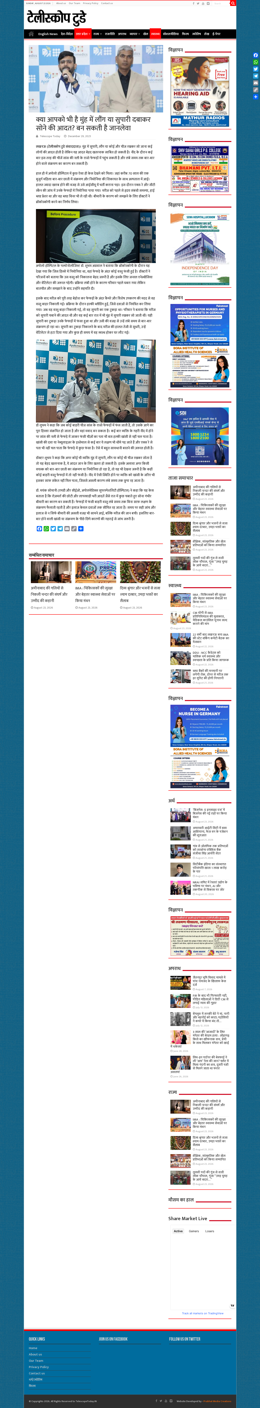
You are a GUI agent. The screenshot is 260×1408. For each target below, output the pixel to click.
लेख (206, 34)
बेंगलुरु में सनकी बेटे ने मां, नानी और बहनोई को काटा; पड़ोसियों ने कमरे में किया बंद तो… (211, 1017)
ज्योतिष (196, 34)
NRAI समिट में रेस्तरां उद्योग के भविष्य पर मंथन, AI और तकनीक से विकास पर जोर (210, 886)
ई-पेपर (216, 34)
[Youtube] (203, 3)
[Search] (233, 3)
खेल (145, 34)
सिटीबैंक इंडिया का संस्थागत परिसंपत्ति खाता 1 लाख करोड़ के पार (210, 868)
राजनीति (110, 34)
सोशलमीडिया (171, 34)
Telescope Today (50, 136)
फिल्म (185, 34)
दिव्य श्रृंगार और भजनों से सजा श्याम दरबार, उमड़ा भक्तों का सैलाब (140, 594)
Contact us (107, 3)
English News (48, 34)
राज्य (96, 34)
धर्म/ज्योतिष (35, 1380)
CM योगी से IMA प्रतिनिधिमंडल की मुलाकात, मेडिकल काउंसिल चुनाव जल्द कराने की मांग (210, 618)
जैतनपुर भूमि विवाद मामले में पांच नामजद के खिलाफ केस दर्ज (209, 981)
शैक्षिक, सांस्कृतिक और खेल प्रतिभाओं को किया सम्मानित (209, 543)
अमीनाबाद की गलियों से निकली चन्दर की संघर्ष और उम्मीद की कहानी (49, 594)
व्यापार (133, 34)
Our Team (74, 3)
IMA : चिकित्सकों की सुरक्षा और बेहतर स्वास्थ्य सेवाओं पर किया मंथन (95, 594)
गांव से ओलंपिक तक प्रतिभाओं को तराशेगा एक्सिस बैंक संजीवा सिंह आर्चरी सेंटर (210, 849)
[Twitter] (198, 3)
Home (31, 33)
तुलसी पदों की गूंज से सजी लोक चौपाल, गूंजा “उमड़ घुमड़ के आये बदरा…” (210, 561)
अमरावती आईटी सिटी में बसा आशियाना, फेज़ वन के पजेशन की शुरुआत (210, 831)
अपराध (122, 34)
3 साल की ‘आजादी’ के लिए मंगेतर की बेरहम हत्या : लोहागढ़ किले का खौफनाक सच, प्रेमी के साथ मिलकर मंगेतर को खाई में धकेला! (199, 1039)
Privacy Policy (90, 3)
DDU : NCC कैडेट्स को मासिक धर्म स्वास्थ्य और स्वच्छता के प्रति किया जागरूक (211, 656)
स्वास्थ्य (155, 34)
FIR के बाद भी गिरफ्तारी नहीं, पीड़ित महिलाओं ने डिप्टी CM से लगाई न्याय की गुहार (211, 999)
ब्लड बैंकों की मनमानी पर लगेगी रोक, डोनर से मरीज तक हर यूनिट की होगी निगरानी (210, 674)
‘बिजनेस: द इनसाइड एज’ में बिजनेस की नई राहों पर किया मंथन (210, 813)
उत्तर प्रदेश (82, 34)
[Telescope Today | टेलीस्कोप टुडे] (56, 17)
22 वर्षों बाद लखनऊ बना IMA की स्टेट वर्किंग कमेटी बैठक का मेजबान (211, 638)
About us (61, 3)
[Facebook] (194, 3)
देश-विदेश (67, 34)
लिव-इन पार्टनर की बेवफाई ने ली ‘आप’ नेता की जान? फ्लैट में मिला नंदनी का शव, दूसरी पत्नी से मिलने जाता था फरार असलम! (199, 1065)
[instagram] (208, 3)
